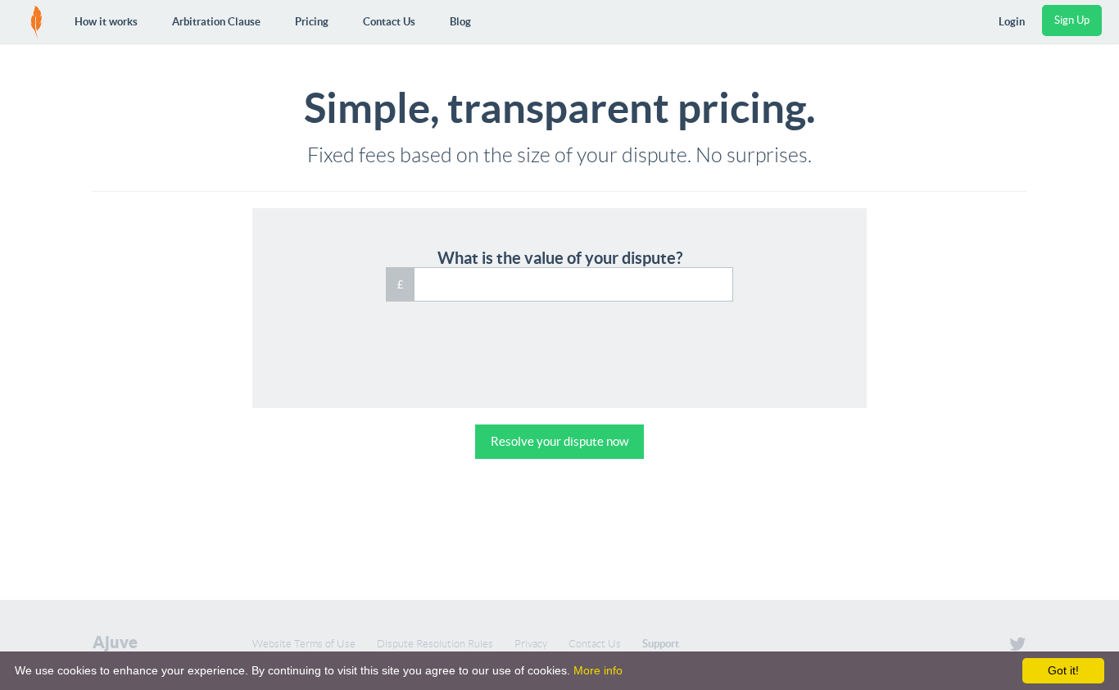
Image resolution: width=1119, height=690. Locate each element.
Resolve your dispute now (559, 441)
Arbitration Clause (216, 22)
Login (1012, 22)
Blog (460, 22)
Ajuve (115, 642)
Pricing (311, 22)
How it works (106, 22)
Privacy (530, 644)
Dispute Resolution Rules (435, 644)
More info (598, 670)
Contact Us (389, 22)
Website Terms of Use (304, 644)
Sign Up (1072, 20)
